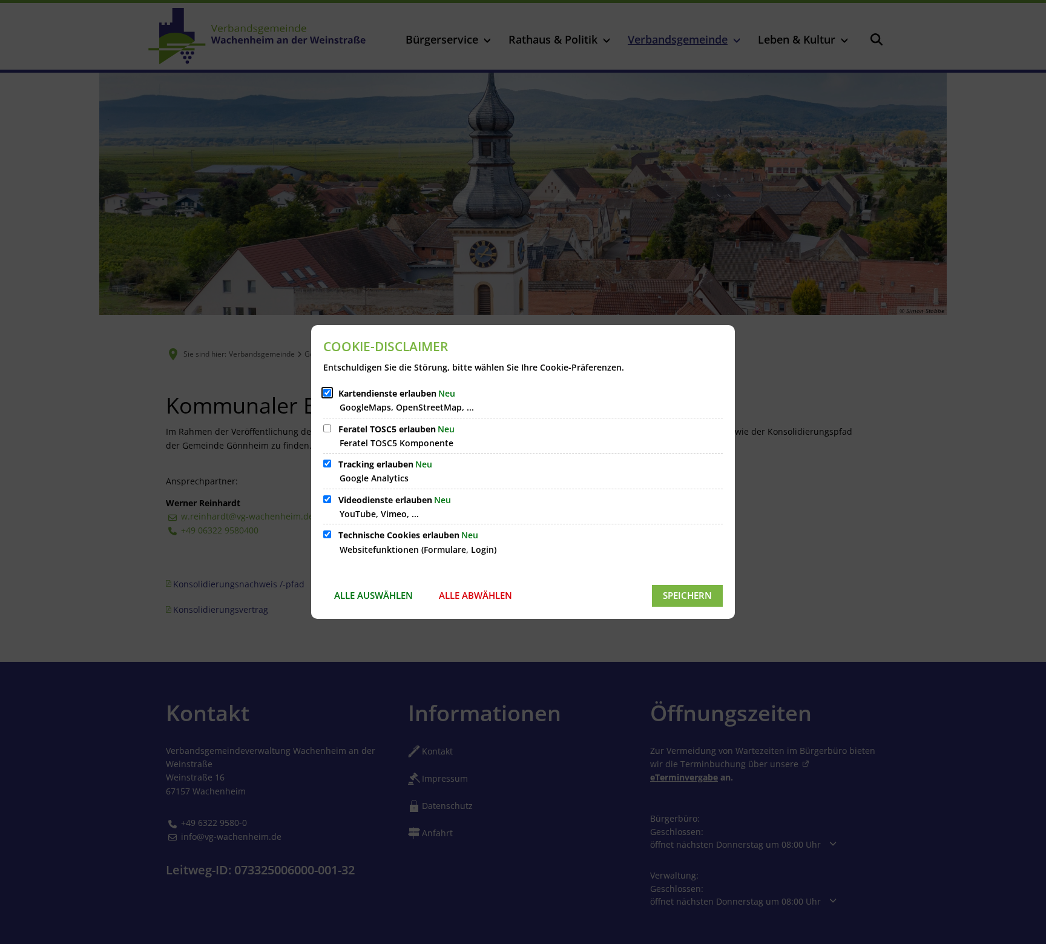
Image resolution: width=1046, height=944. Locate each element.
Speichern (687, 595)
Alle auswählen (373, 595)
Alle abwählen (475, 595)
